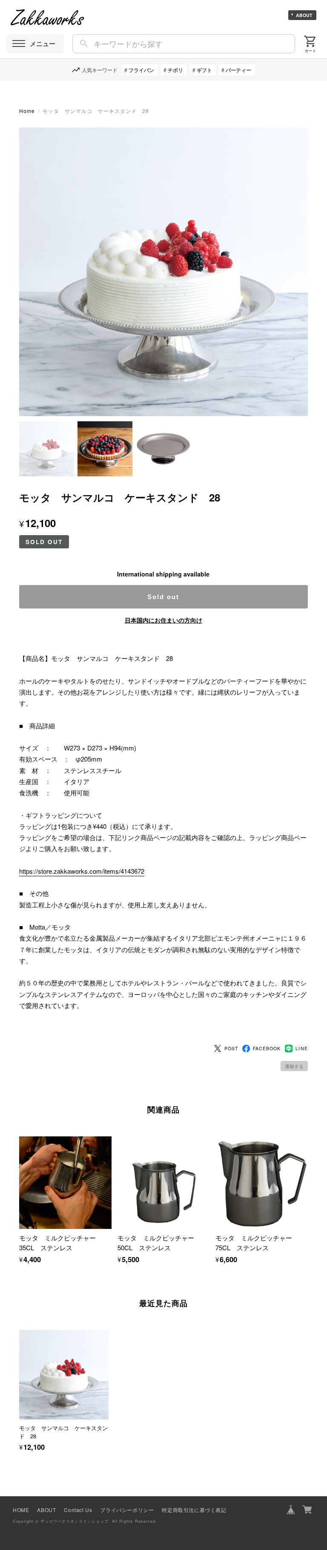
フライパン (141, 70)
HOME (21, 1509)
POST (231, 1048)
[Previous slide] (19, 1381)
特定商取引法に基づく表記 (194, 1509)
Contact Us (78, 1509)
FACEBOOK (267, 1048)
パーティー (238, 70)
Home (27, 110)
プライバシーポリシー (127, 1509)
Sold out (163, 596)
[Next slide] (307, 1381)
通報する (294, 1066)
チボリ (175, 70)
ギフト (204, 70)
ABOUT (304, 15)
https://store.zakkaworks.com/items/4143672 (81, 870)
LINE (301, 1048)
